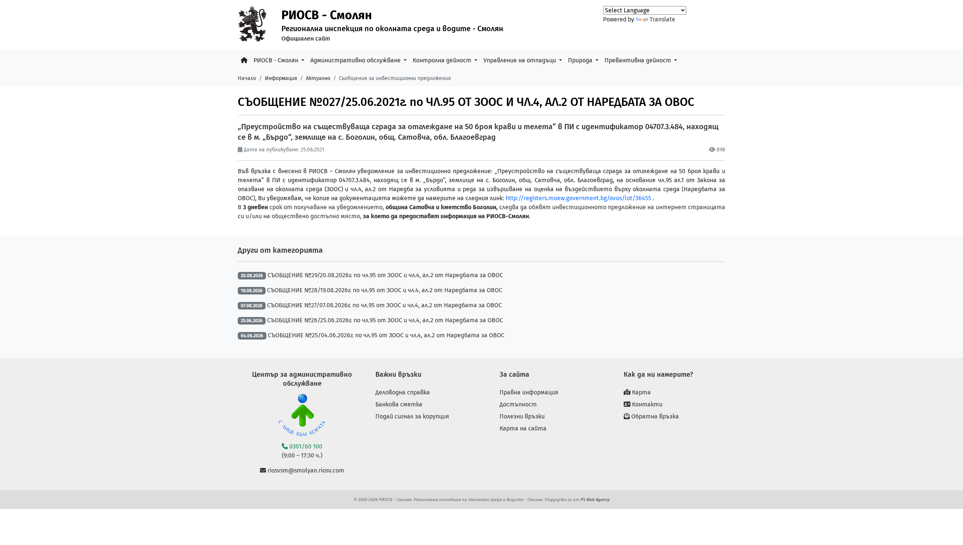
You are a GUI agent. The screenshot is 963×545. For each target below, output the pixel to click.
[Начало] (244, 60)
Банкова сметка (398, 404)
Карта (640, 392)
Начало (247, 78)
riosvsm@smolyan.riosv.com (305, 470)
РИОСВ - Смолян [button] (277, 60)
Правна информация (529, 392)
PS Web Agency (595, 499)
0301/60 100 (305, 446)
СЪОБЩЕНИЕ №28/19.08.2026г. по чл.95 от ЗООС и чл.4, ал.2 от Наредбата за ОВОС (384, 290)
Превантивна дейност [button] (639, 60)
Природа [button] (581, 60)
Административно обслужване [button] (356, 60)
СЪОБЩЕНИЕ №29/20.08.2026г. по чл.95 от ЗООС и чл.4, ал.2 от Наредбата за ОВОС (385, 275)
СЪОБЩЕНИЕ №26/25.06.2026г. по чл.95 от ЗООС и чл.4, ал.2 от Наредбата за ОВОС (385, 320)
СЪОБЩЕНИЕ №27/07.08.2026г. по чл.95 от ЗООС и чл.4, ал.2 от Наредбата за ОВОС (384, 305)
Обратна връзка (654, 416)
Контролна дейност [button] (443, 60)
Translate (662, 19)
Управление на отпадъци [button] (520, 60)
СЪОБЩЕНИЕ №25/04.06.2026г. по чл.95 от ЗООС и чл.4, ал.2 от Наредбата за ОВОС (386, 335)
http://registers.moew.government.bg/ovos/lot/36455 (578, 198)
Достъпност (518, 404)
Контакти (646, 404)
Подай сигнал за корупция (412, 416)
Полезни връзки (522, 416)
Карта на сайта (523, 428)
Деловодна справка (402, 392)
